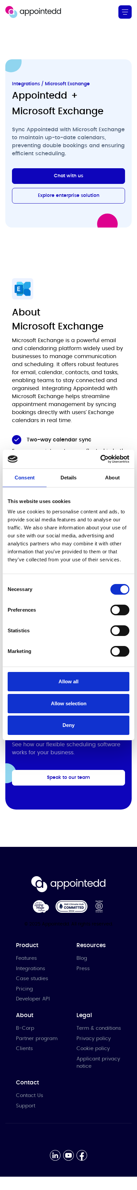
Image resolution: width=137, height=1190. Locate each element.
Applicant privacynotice (98, 1062)
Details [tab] (69, 477)
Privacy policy (93, 1038)
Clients (24, 1048)
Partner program (37, 1038)
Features (26, 958)
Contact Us (29, 1095)
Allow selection (68, 703)
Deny (68, 725)
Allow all (68, 681)
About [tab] (112, 477)
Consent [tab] (25, 477)
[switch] (119, 610)
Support (25, 1105)
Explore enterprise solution (68, 195)
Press (83, 968)
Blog (81, 958)
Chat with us (68, 176)
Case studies (32, 978)
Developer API (33, 998)
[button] (125, 12)
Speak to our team (68, 777)
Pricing (24, 988)
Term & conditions (98, 1028)
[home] (33, 12)
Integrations (30, 968)
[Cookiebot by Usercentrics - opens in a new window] (100, 459)
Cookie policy (93, 1048)
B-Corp (25, 1028)
